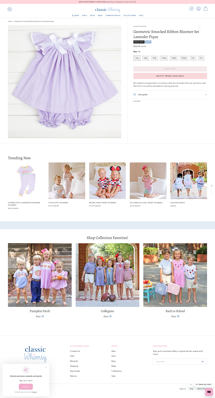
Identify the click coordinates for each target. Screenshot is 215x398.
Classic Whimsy (140, 26)
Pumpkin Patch (113, 15)
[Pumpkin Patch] (40, 275)
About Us (183, 389)
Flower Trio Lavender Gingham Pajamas (24, 204)
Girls (84, 15)
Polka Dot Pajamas (58, 203)
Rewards (74, 361)
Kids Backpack (177, 203)
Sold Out (170, 69)
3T (201, 58)
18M (174, 58)
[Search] (9, 8)
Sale (141, 15)
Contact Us (75, 351)
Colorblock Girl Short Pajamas (146, 203)
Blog (191, 389)
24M (184, 58)
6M (145, 58)
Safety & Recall (202, 389)
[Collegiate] (107, 275)
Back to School (175, 311)
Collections (129, 15)
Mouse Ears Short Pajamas (102, 203)
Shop (38, 316)
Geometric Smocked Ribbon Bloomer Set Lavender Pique (29, 21)
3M (136, 58)
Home (10, 21)
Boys (92, 15)
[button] (205, 8)
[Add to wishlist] (199, 26)
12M (164, 58)
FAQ (72, 356)
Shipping (74, 366)
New (77, 15)
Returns (73, 376)
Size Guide (75, 371)
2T (193, 58)
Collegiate (107, 311)
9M (154, 58)
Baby (100, 15)
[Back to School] (175, 275)
